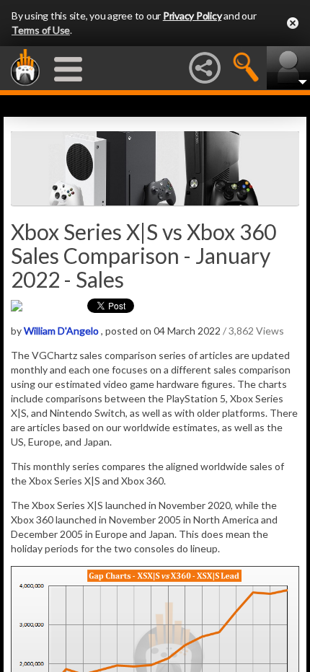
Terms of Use (41, 30)
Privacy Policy (192, 15)
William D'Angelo (61, 330)
